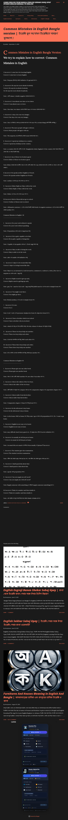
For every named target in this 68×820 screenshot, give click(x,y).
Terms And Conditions (42, 15)
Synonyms (18, 18)
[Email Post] (28, 503)
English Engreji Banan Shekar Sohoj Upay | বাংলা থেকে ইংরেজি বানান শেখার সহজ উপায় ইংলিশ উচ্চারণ (33, 591)
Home (4, 15)
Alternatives (34, 18)
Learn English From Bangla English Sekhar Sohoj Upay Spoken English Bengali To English (27, 3)
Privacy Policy (30, 15)
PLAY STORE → (43, 761)
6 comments (11, 643)
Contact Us (20, 15)
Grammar (23, 503)
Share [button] (61, 503)
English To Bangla (45, 18)
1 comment (10, 612)
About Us (12, 15)
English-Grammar (7, 18)
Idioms (25, 18)
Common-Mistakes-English (14, 503)
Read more (62, 612)
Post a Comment (12, 719)
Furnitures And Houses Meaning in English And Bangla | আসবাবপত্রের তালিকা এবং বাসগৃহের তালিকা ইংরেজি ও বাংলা (33, 697)
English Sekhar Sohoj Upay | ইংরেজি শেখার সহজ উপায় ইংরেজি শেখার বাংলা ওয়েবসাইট (32, 622)
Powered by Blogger (35, 816)
